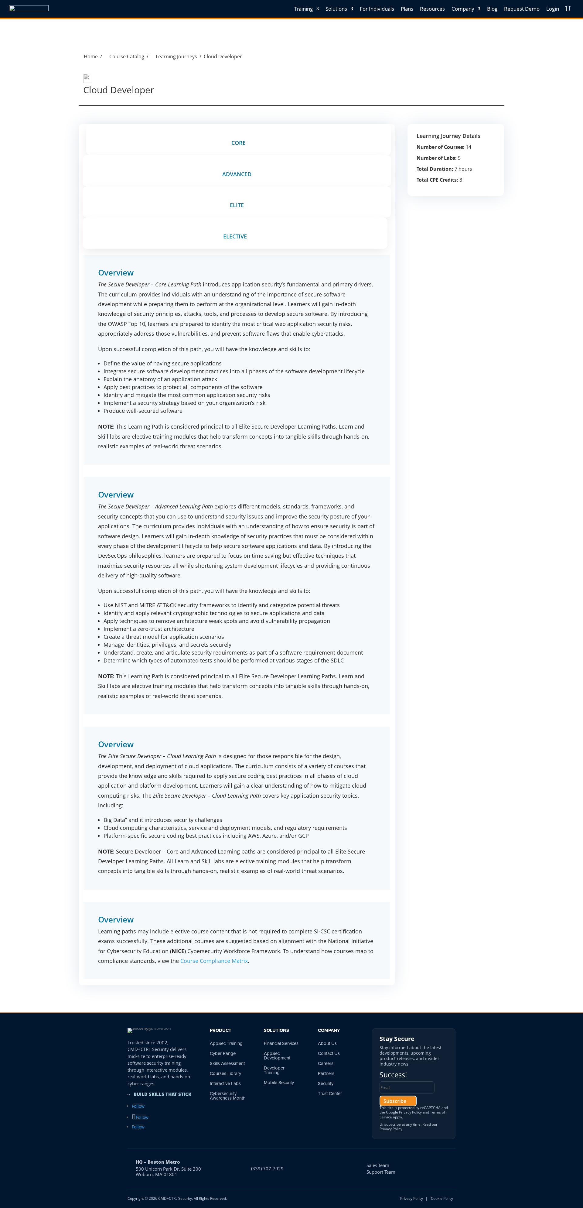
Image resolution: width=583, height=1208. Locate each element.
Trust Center (330, 1093)
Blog (492, 8)
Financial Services (281, 1043)
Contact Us (329, 1053)
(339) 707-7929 (267, 1168)
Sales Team (378, 1165)
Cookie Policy (442, 1198)
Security (325, 1083)
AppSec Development (277, 1055)
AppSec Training (226, 1043)
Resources (432, 8)
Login (552, 8)
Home (88, 56)
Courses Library (225, 1073)
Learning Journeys (174, 56)
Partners (326, 1073)
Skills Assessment (227, 1063)
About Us (327, 1043)
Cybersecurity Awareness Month (227, 1095)
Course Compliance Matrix (214, 960)
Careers (325, 1063)
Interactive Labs (225, 1083)
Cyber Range (223, 1053)
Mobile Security (279, 1082)
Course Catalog (124, 56)
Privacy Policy (410, 1112)
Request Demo (522, 8)
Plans (407, 8)
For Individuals (377, 8)
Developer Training (274, 1070)
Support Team (381, 1172)
